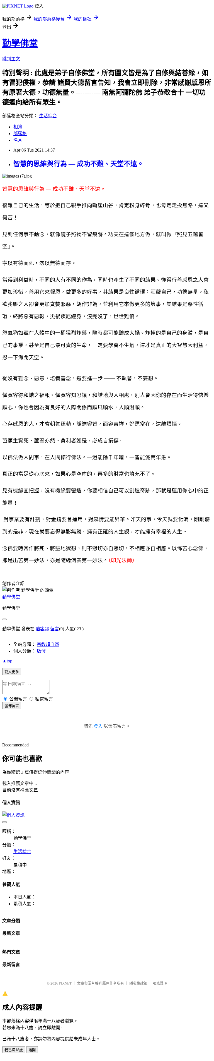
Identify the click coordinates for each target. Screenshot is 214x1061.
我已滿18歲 (13, 1050)
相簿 (17, 126)
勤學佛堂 (20, 43)
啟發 (41, 651)
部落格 (20, 133)
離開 (32, 1050)
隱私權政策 (138, 983)
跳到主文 (11, 58)
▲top (7, 660)
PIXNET (65, 983)
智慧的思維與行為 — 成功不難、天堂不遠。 (78, 163)
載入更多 (11, 672)
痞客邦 (42, 628)
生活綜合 (48, 115)
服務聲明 (160, 983)
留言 (54, 628)
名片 (17, 140)
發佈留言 (11, 706)
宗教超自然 (48, 644)
